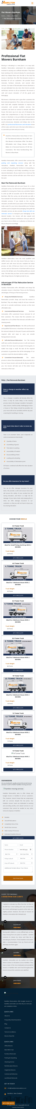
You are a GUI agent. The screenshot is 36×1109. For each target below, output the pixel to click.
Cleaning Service (9, 1062)
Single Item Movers (10, 1070)
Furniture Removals (10, 1054)
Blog (6, 1024)
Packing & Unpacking (11, 1058)
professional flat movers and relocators (19, 124)
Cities (8, 16)
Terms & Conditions (10, 1032)
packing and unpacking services (12, 163)
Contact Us (8, 1028)
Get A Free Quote (18, 878)
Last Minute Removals (11, 1078)
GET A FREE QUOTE (18, 558)
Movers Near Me (9, 1036)
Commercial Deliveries (11, 1074)
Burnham (15, 16)
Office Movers (9, 1046)
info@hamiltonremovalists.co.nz (17, 1088)
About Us (7, 1016)
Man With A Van (9, 1050)
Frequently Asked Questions (13, 1020)
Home (3, 16)
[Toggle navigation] (32, 3)
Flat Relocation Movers (11, 1066)
